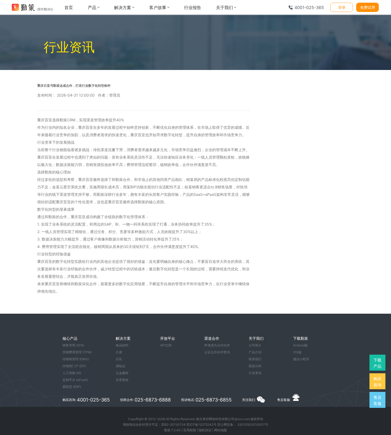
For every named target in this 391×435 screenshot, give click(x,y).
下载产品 (377, 363)
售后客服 (377, 400)
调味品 (120, 366)
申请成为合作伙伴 (217, 345)
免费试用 (367, 7)
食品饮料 (122, 345)
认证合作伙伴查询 (217, 352)
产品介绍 (255, 352)
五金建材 (122, 373)
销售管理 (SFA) (73, 345)
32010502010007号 (252, 424)
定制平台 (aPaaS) (75, 380)
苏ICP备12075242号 (201, 424)
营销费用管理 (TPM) (77, 352)
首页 (68, 7)
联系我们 (255, 359)
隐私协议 (205, 430)
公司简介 (255, 345)
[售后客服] (296, 400)
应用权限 (189, 430)
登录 (342, 7)
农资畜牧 (122, 380)
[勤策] (32, 7)
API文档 (166, 345)
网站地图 (220, 430)
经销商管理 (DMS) (76, 359)
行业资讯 (255, 373)
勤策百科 (255, 366)
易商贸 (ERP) (72, 387)
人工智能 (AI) (72, 373)
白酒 (119, 352)
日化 (119, 359)
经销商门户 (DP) (74, 366)
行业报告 (192, 7)
